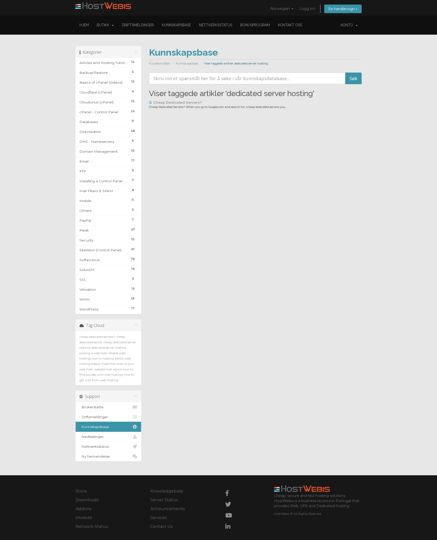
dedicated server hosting (108, 347)
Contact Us (161, 526)
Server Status (164, 500)
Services (158, 517)
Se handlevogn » (343, 9)
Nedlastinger (91, 437)
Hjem (84, 25)
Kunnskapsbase (176, 25)
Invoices (84, 517)
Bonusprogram (255, 25)
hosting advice (113, 358)
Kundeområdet (159, 63)
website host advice (108, 369)
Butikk (104, 25)
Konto (348, 25)
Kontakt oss (290, 25)
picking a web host (93, 353)
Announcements (167, 508)
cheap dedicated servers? (97, 337)
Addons (83, 508)
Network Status (92, 526)
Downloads (87, 500)
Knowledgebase (166, 491)
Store (81, 491)
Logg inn (307, 8)
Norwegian (280, 8)
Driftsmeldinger (138, 25)
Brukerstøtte (91, 407)
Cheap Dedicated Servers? (177, 102)
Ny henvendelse (94, 456)
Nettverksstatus (215, 25)
